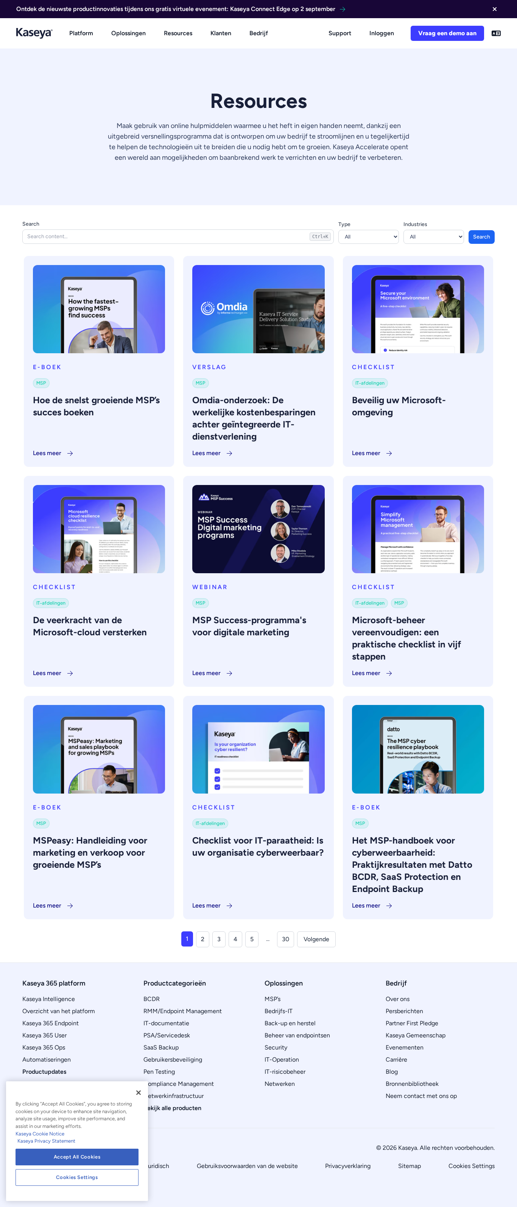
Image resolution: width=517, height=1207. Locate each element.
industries (415, 224)
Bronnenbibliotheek (412, 1083)
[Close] (138, 1092)
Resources (178, 33)
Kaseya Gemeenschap (415, 1035)
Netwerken (280, 1083)
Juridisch (157, 1166)
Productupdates (44, 1071)
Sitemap (409, 1166)
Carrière (396, 1059)
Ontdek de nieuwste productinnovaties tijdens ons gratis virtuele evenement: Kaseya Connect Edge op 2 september (175, 8)
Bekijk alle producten (172, 1108)
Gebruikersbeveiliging (172, 1059)
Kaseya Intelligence (48, 999)
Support (340, 33)
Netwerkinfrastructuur (173, 1095)
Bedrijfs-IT (279, 1011)
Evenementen (405, 1047)
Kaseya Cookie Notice (40, 1134)
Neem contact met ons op (421, 1095)
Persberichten (404, 1011)
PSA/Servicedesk (166, 1035)
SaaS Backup (161, 1047)
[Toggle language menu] (496, 33)
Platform (81, 33)
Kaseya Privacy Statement (46, 1141)
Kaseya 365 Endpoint (50, 1023)
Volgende (316, 939)
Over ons (398, 999)
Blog (392, 1071)
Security (276, 1047)
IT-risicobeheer (285, 1071)
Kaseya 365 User (44, 1035)
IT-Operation (282, 1059)
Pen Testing (159, 1071)
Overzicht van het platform (58, 1011)
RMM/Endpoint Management (182, 1011)
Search (30, 224)
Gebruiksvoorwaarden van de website (247, 1166)
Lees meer (47, 453)
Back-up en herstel (290, 1023)
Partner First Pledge (412, 1023)
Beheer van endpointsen (297, 1035)
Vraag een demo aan (447, 33)
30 (285, 939)
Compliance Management (178, 1083)
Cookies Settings (471, 1166)
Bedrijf (258, 33)
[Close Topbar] (495, 9)
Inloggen (381, 33)
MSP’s (272, 999)
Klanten (220, 33)
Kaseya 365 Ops (43, 1047)
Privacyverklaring (348, 1166)
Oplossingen (128, 33)
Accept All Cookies (77, 1157)
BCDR (151, 999)
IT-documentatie (166, 1023)
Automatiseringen (46, 1059)
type (344, 224)
